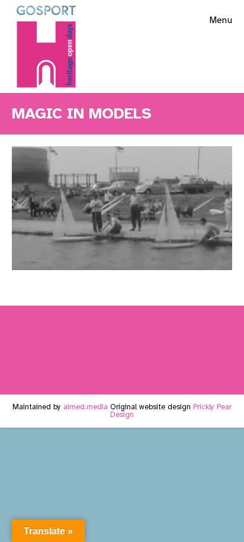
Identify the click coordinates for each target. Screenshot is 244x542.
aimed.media (85, 407)
